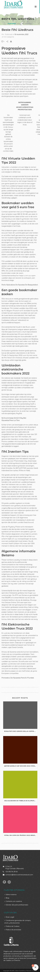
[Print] (12, 41)
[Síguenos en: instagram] (9, 882)
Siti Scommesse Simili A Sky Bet (14, 418)
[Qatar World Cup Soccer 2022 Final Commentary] (20, 750)
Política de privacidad (13, 930)
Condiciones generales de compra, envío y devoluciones (17, 922)
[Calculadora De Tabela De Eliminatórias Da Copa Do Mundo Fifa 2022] (20, 784)
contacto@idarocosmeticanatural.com (19, 875)
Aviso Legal (10, 917)
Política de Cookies (12, 926)
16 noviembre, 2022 (21, 34)
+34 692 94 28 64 (11, 872)
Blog (7, 898)
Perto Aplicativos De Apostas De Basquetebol (20, 285)
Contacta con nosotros (14, 901)
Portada (12, 23)
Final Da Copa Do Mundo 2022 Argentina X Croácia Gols (20, 835)
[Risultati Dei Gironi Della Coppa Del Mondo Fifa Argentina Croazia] (20, 715)
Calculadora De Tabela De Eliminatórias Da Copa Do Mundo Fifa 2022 (20, 800)
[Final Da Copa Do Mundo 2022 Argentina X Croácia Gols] (20, 819)
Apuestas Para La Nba (10, 420)
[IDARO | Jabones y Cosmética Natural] (11, 4)
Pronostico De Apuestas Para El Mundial (18, 678)
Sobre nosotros (11, 894)
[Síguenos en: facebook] (4, 882)
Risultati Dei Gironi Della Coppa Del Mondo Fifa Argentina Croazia (20, 731)
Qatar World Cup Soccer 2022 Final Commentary (20, 766)
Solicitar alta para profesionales (17, 905)
